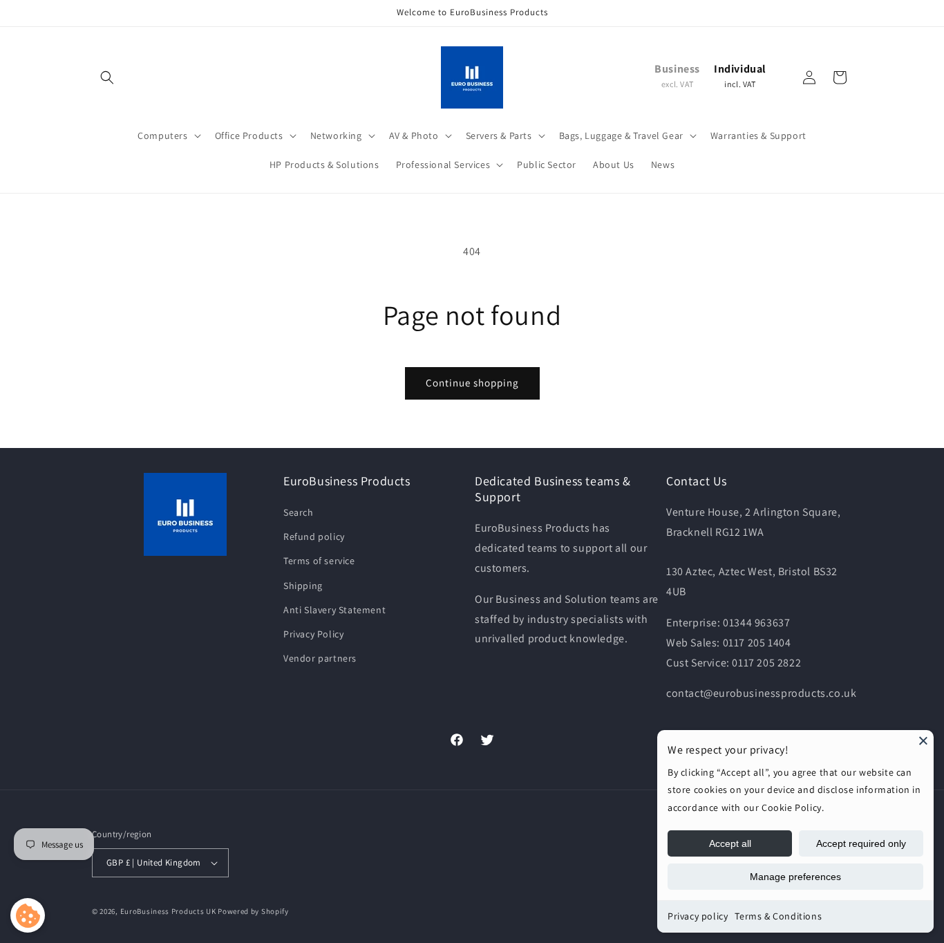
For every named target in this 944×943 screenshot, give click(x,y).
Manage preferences (795, 876)
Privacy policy (698, 916)
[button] (107, 77)
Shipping (303, 585)
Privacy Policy (313, 634)
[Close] (923, 740)
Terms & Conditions (778, 916)
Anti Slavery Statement (334, 610)
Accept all (730, 843)
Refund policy (314, 536)
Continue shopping (472, 382)
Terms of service (319, 560)
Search (298, 512)
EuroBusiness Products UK (168, 911)
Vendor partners (320, 658)
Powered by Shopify (253, 911)
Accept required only (861, 843)
